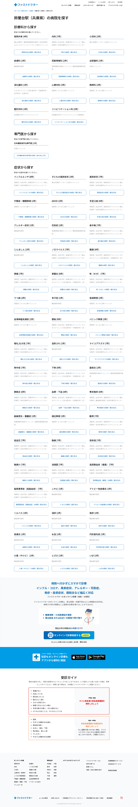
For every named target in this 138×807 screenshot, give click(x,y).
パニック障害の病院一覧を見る (106, 335)
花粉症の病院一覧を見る (69, 241)
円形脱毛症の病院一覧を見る (106, 547)
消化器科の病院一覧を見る (31, 100)
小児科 (16, 770)
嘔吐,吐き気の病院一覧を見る (31, 359)
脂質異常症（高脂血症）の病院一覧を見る (31, 504)
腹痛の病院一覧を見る (107, 265)
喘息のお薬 (32, 773)
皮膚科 (31, 764)
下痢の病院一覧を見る (69, 383)
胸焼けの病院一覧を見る (31, 480)
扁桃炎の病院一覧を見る (107, 383)
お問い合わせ (111, 2)
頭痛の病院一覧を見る (31, 289)
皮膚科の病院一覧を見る (31, 76)
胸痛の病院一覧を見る (69, 456)
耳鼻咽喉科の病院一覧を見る (69, 76)
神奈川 (49, 770)
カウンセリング (88, 5)
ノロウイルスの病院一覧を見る (69, 265)
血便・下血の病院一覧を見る (69, 407)
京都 (55, 770)
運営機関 (119, 2)
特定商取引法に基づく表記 (94, 798)
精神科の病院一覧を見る (107, 100)
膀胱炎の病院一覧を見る (31, 407)
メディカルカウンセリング (71, 760)
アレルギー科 (18, 785)
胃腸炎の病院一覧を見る (69, 289)
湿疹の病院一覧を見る (69, 526)
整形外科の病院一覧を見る (31, 122)
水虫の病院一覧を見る (69, 547)
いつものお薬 (33, 767)
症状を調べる (101, 5)
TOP (15, 11)
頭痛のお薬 (32, 770)
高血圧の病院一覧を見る (31, 456)
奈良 (55, 773)
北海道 (49, 764)
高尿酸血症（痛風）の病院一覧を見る (106, 480)
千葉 (48, 776)
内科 (15, 767)
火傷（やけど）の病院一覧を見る (31, 568)
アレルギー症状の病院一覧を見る (31, 241)
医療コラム (89, 767)
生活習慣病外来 (34, 779)
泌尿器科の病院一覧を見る (106, 76)
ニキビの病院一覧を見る (69, 504)
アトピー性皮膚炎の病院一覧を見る (107, 504)
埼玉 (48, 773)
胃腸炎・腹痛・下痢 (20, 782)
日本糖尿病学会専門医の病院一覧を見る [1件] (31, 155)
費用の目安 (83, 642)
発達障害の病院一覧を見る (106, 310)
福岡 (55, 776)
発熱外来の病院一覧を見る (31, 52)
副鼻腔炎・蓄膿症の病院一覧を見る (31, 432)
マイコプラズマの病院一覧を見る (107, 359)
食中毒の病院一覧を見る (107, 241)
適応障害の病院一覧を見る (69, 432)
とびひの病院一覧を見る (69, 568)
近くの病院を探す (23, 11)
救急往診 (77, 5)
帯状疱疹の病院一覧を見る (106, 407)
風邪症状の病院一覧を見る (106, 192)
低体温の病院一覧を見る (107, 456)
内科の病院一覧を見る (69, 52)
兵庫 (55, 767)
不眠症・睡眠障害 (19, 779)
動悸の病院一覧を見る (107, 432)
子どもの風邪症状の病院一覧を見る (69, 192)
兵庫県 (31, 11)
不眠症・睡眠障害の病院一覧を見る (31, 217)
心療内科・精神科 (19, 773)
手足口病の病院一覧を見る (106, 217)
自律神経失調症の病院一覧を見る (31, 335)
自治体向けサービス (114, 764)
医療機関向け (92, 2)
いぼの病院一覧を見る (107, 568)
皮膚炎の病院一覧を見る (31, 547)
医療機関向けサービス (115, 761)
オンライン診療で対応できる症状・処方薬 (64, 642)
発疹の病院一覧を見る (107, 526)
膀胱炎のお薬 (33, 776)
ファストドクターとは (115, 5)
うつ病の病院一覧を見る (31, 310)
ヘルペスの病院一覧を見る (31, 526)
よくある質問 (101, 2)
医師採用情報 (112, 770)
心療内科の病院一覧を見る (69, 100)
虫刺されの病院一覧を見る (69, 359)
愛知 (48, 779)
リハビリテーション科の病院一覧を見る (69, 122)
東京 (48, 767)
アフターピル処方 (35, 782)
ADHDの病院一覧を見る (69, 217)
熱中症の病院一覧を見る (31, 383)
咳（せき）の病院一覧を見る (106, 289)
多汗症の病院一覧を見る (69, 310)
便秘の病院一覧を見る (69, 335)
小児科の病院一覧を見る (107, 52)
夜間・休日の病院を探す (94, 770)
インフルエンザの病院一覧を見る (31, 192)
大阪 (55, 764)
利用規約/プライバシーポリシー (73, 798)
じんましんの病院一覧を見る (31, 265)
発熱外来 (17, 764)
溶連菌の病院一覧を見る (69, 480)
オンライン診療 (66, 5)
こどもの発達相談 (19, 776)
